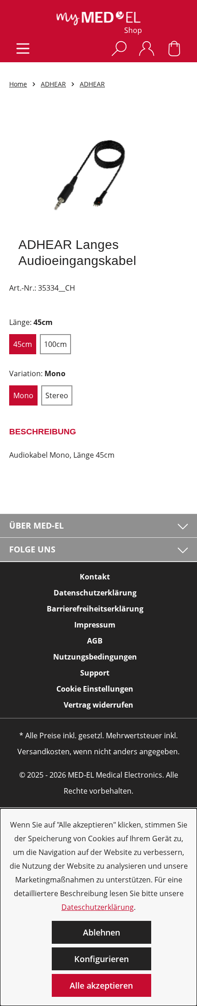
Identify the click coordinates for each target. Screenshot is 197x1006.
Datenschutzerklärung (95, 593)
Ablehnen (101, 932)
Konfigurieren (101, 958)
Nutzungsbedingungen (95, 657)
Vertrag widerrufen (98, 705)
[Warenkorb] (174, 48)
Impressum (94, 625)
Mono (23, 395)
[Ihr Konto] (146, 48)
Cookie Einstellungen (94, 689)
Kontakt (95, 577)
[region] (98, 168)
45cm (22, 344)
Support (94, 673)
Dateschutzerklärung (97, 907)
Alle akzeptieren (101, 985)
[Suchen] (119, 48)
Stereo (56, 395)
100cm (55, 344)
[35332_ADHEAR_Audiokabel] (98, 168)
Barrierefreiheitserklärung (95, 609)
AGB (95, 641)
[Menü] (23, 48)
